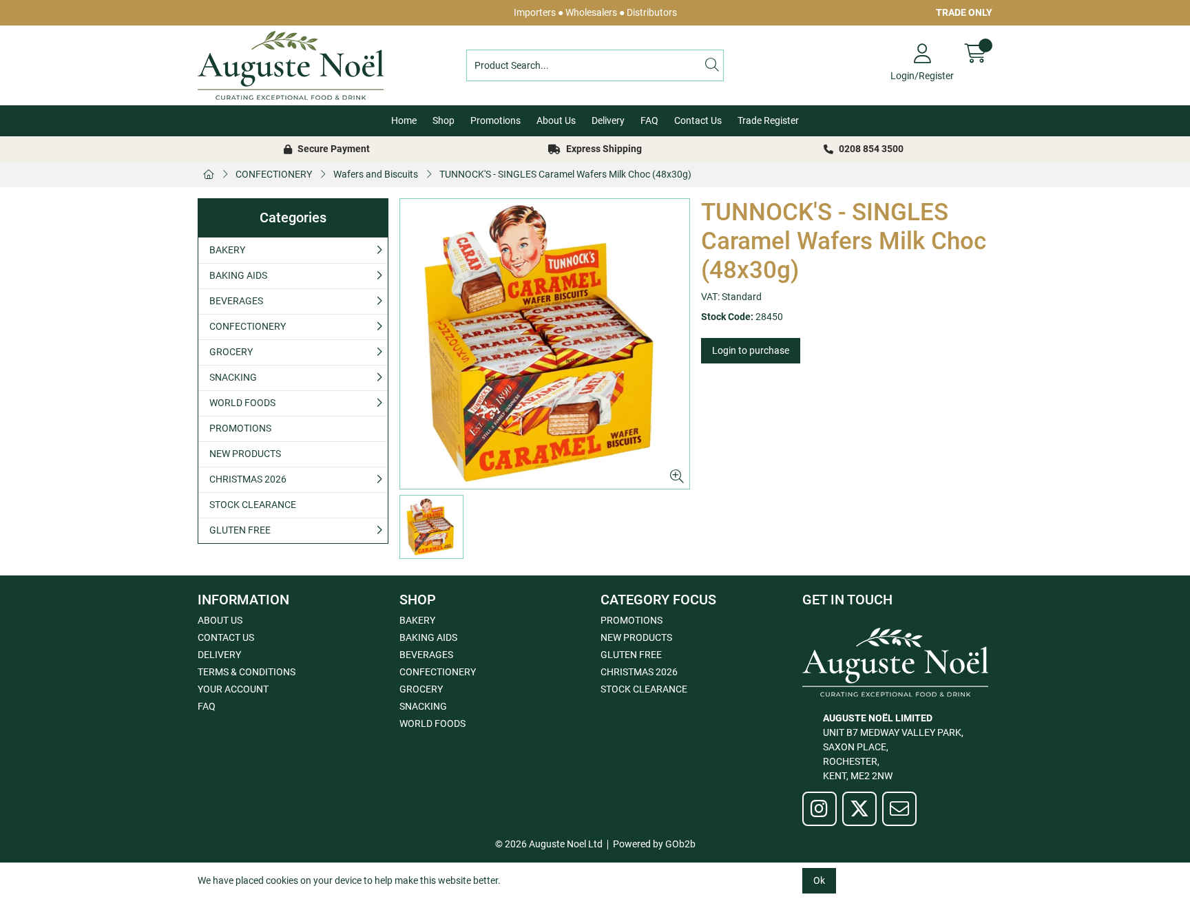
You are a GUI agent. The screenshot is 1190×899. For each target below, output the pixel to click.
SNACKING (233, 377)
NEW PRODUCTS (245, 453)
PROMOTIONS (240, 428)
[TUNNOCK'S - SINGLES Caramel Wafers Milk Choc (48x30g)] (545, 343)
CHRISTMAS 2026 (247, 479)
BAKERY (227, 249)
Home (404, 120)
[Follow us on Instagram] (819, 809)
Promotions (495, 120)
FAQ (649, 120)
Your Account (233, 689)
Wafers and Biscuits (375, 174)
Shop (443, 120)
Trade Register (768, 120)
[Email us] (899, 809)
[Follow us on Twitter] (859, 809)
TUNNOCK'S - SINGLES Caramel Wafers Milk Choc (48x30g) (565, 174)
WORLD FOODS (242, 402)
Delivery (608, 120)
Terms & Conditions (246, 671)
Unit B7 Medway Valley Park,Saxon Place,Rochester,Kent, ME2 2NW (893, 746)
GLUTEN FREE (240, 530)
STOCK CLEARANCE (252, 504)
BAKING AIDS (238, 275)
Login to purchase (750, 350)
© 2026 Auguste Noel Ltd (549, 843)
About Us (556, 120)
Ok (819, 880)
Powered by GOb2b (654, 843)
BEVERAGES (236, 300)
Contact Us (698, 120)
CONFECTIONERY (274, 174)
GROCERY (231, 351)
